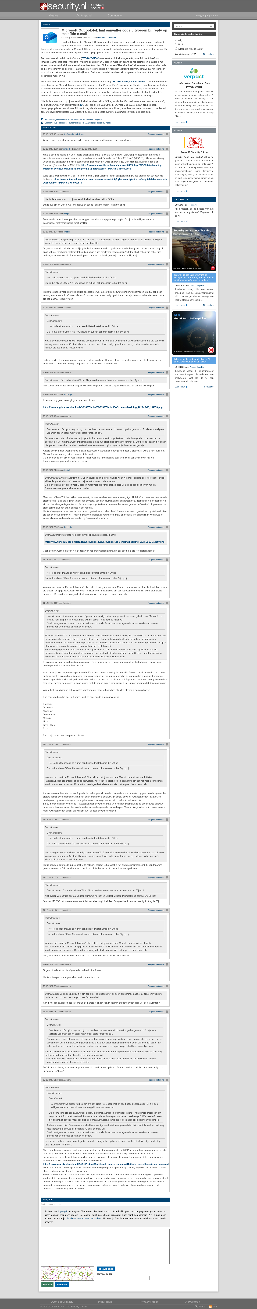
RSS (215, 1306)
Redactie (101, 38)
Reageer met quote (156, 134)
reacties (112, 38)
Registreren (212, 15)
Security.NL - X (181, 199)
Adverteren (192, 1301)
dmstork (66, 149)
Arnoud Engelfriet (197, 285)
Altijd (180, 40)
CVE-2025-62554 (119, 81)
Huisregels (105, 1301)
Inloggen (200, 15)
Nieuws (46, 24)
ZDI (81, 105)
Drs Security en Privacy (73, 134)
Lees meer (180, 122)
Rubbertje (67, 394)
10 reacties (208, 305)
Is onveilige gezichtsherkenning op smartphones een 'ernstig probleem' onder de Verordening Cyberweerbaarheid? (194, 277)
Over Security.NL (62, 1301)
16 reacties (208, 54)
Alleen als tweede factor (190, 49)
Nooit (180, 44)
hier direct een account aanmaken (83, 1218)
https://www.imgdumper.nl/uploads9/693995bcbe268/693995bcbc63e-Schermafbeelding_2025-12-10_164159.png (103, 407)
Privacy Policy (149, 1301)
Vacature (178, 63)
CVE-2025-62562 (90, 58)
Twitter (202, 1306)
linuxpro (66, 214)
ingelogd (62, 1211)
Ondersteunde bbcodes (51, 1204)
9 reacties (208, 387)
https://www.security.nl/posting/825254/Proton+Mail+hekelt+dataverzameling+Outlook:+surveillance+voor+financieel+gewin (110, 1164)
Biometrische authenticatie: (188, 34)
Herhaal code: (104, 1274)
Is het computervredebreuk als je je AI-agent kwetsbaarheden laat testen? (192, 360)
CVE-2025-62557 (138, 81)
